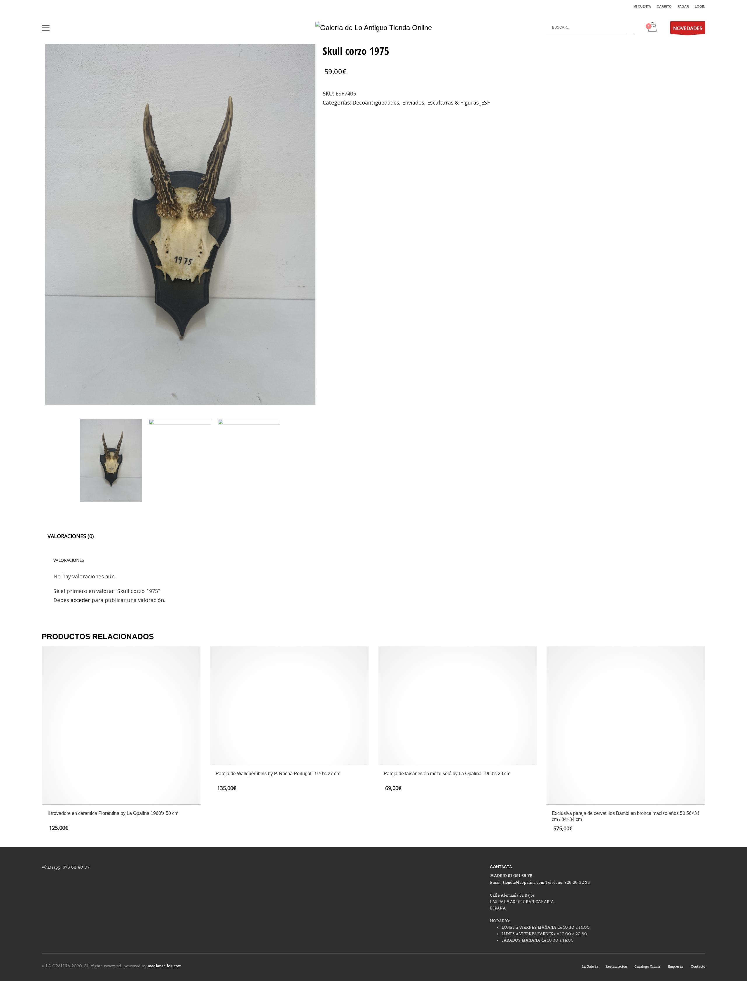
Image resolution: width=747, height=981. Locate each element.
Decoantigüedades (375, 102)
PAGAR (683, 6)
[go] (630, 27)
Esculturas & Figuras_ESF (458, 102)
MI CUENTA (642, 6)
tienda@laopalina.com (523, 882)
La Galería (590, 966)
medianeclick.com (164, 965)
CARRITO (664, 6)
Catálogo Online (647, 966)
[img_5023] (180, 224)
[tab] (71, 536)
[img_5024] (180, 460)
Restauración (616, 966)
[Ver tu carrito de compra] (652, 27)
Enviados (413, 102)
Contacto (698, 966)
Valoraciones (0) (71, 536)
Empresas (675, 966)
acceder (80, 599)
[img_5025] (249, 460)
